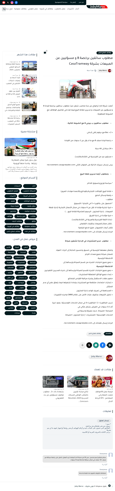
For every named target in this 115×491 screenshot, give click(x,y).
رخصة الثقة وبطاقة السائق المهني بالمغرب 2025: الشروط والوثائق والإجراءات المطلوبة (12, 67)
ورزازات (17, 313)
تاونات (33, 288)
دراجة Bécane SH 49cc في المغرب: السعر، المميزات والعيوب (13, 122)
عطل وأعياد (31, 206)
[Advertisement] (57, 33)
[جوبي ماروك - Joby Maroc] (97, 6)
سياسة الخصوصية (61, 2)
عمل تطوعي (33, 9)
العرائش (32, 267)
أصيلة (17, 247)
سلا (10, 293)
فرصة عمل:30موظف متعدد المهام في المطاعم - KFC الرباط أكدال (104, 397)
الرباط (8, 257)
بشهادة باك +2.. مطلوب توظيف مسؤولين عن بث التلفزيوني (53, 395)
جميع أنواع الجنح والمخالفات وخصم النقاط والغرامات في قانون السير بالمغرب (12, 108)
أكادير (8, 247)
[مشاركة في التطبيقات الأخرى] (82, 345)
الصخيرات (21, 262)
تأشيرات (70, 9)
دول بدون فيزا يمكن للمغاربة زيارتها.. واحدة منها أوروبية (24, 162)
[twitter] (7, 2)
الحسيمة (11, 252)
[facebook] (16, 2)
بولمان (33, 283)
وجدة (33, 313)
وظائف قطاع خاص (104, 53)
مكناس (10, 308)
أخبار (77, 9)
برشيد (10, 273)
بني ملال (10, 278)
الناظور (20, 273)
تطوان (21, 288)
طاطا (9, 298)
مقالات (32, 216)
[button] (102, 345)
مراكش (22, 308)
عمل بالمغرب (59, 9)
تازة (10, 283)
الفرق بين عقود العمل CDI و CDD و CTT (13, 94)
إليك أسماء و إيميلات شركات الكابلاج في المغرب (13, 81)
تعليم (13, 201)
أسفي (26, 247)
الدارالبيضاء (19, 257)
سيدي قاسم (30, 298)
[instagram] (12, 2)
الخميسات (31, 257)
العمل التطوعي (12, 191)
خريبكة (33, 293)
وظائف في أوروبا (46, 9)
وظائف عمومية (20, 9)
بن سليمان (23, 278)
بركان (33, 278)
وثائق (33, 221)
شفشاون (18, 298)
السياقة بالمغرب (29, 191)
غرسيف (24, 303)
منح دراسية (8, 9)
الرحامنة (32, 262)
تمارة (11, 288)
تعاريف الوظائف (29, 201)
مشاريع (13, 211)
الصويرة (10, 262)
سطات (21, 293)
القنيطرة (11, 267)
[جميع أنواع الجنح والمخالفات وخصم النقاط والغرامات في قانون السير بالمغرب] (29, 106)
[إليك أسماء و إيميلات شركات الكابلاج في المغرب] (29, 79)
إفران (33, 252)
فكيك (8, 303)
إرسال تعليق (104, 421)
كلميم (33, 308)
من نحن (81, 2)
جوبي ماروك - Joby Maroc (84, 486)
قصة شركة (15, 206)
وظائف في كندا (30, 231)
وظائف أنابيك (17, 221)
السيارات (17, 186)
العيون (21, 267)
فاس (16, 303)
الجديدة (23, 252)
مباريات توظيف (29, 211)
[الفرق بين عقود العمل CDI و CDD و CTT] (29, 93)
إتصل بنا (73, 2)
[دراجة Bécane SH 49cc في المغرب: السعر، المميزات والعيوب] (29, 120)
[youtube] (3, 2)
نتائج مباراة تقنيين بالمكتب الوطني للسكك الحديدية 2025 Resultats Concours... (78, 397)
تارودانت (21, 283)
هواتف (9, 216)
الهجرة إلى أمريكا (29, 196)
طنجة (33, 303)
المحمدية (32, 273)
